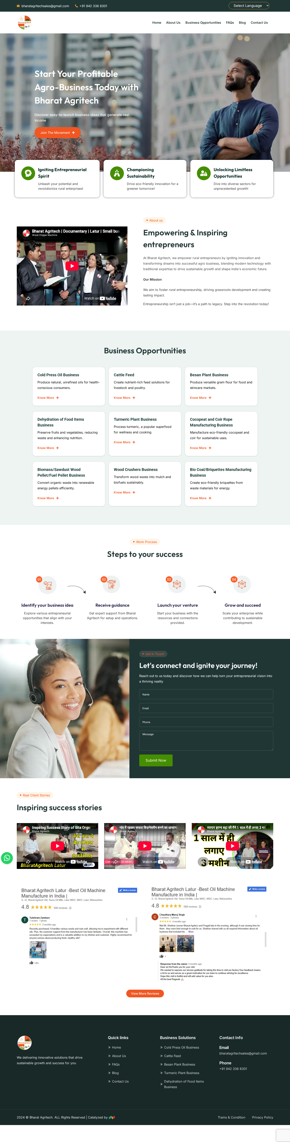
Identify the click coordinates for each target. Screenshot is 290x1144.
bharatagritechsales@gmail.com (243, 1053)
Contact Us (259, 23)
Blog (242, 23)
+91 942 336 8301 (233, 1069)
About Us (173, 23)
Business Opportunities (203, 23)
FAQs (230, 23)
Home (156, 23)
